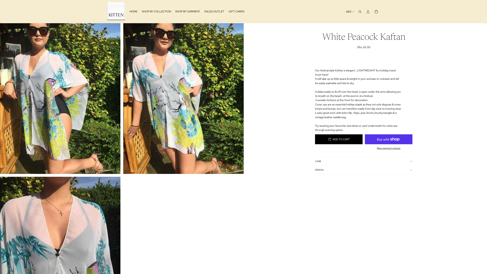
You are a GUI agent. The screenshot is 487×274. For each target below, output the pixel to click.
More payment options (388, 148)
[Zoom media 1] (60, 98)
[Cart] (376, 11)
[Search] (360, 11)
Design (319, 169)
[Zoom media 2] (183, 98)
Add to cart (341, 139)
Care (318, 161)
